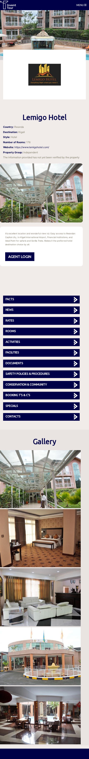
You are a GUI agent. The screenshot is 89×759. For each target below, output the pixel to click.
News (9, 309)
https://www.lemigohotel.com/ (31, 147)
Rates (10, 320)
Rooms (11, 331)
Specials (12, 405)
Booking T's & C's (18, 395)
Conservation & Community (26, 384)
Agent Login (19, 257)
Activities (13, 341)
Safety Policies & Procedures (28, 373)
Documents (14, 363)
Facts (10, 299)
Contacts (13, 416)
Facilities (12, 352)
